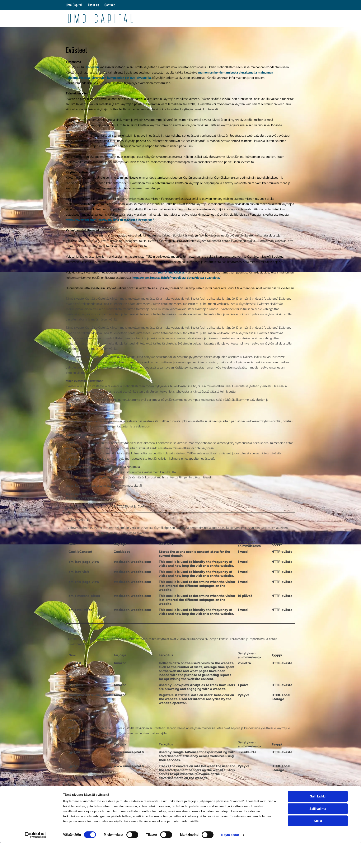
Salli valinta (317, 808)
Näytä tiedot (230, 835)
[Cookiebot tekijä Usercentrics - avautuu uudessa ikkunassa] (35, 835)
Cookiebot (144, 507)
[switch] (132, 834)
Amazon (120, 663)
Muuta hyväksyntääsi (83, 498)
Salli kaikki (317, 796)
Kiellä (318, 821)
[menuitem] (74, 5)
